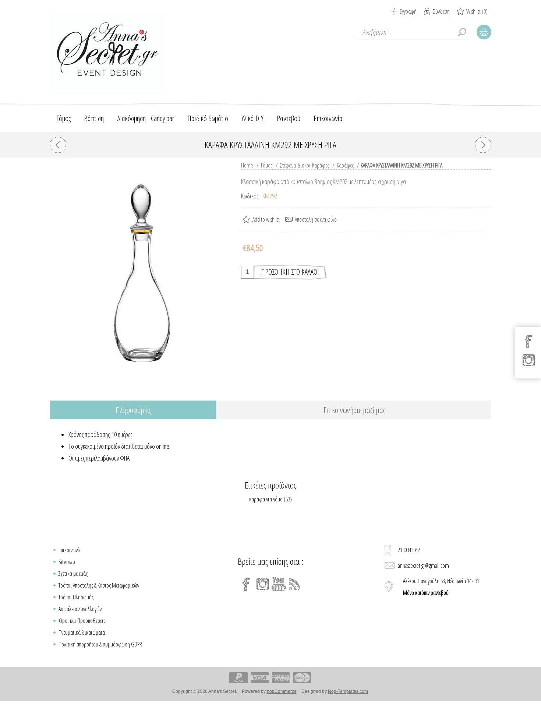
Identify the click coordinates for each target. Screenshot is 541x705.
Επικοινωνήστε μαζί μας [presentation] (354, 409)
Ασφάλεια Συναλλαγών (80, 609)
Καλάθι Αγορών (484, 32)
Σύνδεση (441, 11)
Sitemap (67, 562)
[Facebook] (246, 584)
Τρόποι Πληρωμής (76, 597)
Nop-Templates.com (348, 691)
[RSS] (295, 584)
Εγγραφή (408, 11)
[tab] (133, 410)
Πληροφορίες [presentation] (133, 409)
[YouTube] (278, 584)
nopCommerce (282, 691)
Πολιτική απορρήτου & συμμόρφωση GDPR (100, 644)
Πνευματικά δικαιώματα (82, 632)
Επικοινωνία (70, 550)
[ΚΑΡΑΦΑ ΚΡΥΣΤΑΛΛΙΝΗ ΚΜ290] (58, 145)
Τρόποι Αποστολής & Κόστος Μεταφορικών (99, 585)
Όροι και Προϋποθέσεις (82, 621)
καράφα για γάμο (266, 499)
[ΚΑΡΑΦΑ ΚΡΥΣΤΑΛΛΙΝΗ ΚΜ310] (483, 145)
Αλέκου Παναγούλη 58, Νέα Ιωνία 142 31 (441, 587)
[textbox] (414, 32)
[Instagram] (262, 584)
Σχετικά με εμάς (73, 574)
